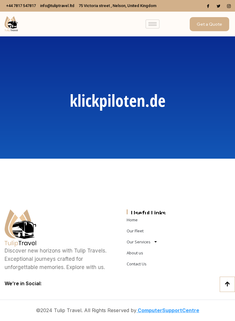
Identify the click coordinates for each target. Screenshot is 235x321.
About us (135, 253)
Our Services (139, 242)
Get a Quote (209, 24)
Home (132, 220)
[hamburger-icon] (152, 24)
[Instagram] (228, 5)
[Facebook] (208, 5)
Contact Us (137, 264)
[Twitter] (218, 5)
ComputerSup (154, 310)
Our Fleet (135, 231)
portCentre (185, 310)
